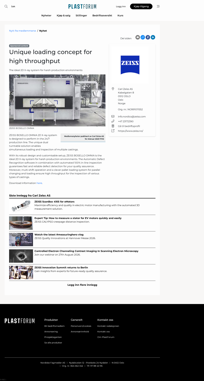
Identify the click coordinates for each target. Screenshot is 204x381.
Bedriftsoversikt (102, 15)
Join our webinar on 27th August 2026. (86, 253)
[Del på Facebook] (148, 37)
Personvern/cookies (81, 326)
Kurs (120, 15)
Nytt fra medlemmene (22, 30)
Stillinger (81, 15)
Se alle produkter (53, 342)
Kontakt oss (103, 331)
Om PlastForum (105, 337)
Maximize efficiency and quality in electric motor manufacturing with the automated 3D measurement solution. (87, 205)
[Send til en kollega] (137, 37)
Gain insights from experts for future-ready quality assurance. (70, 269)
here (39, 183)
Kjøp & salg (63, 15)
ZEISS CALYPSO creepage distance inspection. (78, 220)
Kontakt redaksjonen (108, 326)
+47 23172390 (126, 121)
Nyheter (46, 15)
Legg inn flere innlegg (82, 284)
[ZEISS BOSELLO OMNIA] (57, 100)
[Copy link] (143, 37)
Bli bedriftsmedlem (54, 326)
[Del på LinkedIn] (153, 37)
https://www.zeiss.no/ (130, 131)
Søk (13, 6)
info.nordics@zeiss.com (132, 116)
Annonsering (51, 331)
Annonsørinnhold (80, 331)
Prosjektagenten (53, 337)
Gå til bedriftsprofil (129, 126)
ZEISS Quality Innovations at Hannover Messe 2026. (65, 236)
